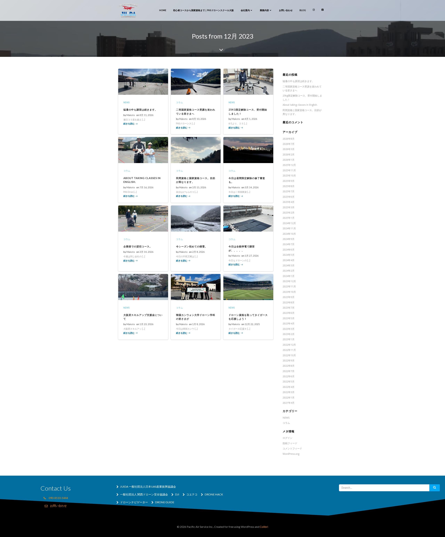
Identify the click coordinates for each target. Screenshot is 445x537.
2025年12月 (289, 165)
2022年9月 (288, 360)
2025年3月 (288, 207)
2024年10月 (289, 233)
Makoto (131, 115)
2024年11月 (289, 228)
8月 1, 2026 (251, 118)
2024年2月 (288, 270)
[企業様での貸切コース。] (143, 218)
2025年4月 (288, 202)
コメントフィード (292, 448)
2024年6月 (288, 249)
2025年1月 (288, 217)
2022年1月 (288, 397)
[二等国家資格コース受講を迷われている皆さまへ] (196, 81)
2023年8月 (288, 302)
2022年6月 (288, 376)
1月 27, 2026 (251, 255)
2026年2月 (288, 154)
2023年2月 (288, 334)
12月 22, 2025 (252, 324)
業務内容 (264, 10)
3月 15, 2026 (199, 187)
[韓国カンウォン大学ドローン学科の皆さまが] (196, 286)
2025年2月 (288, 212)
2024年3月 (288, 265)
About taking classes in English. (300, 104)
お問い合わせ (286, 10)
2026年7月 (288, 144)
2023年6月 (288, 312)
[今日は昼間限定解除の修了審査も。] (248, 149)
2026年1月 (288, 159)
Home (162, 10)
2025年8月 (288, 186)
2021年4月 (288, 402)
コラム (179, 102)
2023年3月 (288, 328)
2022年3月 (288, 392)
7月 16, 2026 (146, 187)
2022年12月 (289, 344)
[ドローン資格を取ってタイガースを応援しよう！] (248, 286)
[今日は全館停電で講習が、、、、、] (248, 218)
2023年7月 (288, 307)
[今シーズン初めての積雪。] (196, 218)
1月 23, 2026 (146, 324)
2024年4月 (288, 260)
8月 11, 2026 (146, 115)
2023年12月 (289, 281)
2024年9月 (288, 239)
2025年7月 (288, 191)
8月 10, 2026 (199, 118)
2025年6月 (288, 196)
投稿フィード (290, 443)
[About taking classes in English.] (143, 149)
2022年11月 (289, 350)
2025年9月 (288, 181)
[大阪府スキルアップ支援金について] (143, 286)
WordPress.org (291, 453)
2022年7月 (288, 371)
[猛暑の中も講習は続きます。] (143, 81)
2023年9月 (288, 297)
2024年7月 (288, 244)
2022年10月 (289, 355)
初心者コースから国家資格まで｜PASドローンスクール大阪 (203, 10)
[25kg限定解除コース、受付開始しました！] (248, 81)
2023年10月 (289, 291)
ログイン (287, 437)
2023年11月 (289, 286)
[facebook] (322, 10)
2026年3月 (288, 149)
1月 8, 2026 (198, 324)
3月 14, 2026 (251, 187)
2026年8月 (288, 138)
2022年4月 (288, 387)
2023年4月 (288, 323)
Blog (303, 10)
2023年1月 (288, 339)
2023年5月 (288, 318)
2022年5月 (288, 381)
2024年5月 (288, 254)
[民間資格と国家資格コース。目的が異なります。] (196, 149)
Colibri (264, 526)
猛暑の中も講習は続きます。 (298, 81)
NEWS (126, 102)
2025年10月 (289, 175)
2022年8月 (288, 365)
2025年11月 (289, 170)
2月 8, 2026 (198, 251)
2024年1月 (288, 276)
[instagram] (314, 10)
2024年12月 (289, 223)
